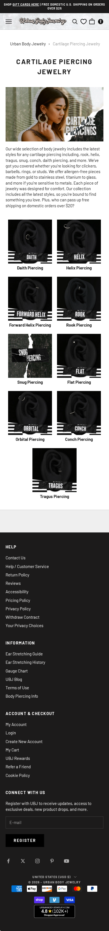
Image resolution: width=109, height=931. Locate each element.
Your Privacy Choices (24, 625)
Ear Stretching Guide (24, 653)
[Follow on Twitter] (23, 861)
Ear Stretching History (25, 662)
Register (25, 840)
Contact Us (15, 557)
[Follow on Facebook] (8, 861)
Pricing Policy (18, 600)
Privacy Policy (18, 608)
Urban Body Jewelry (28, 43)
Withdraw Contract (22, 617)
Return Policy (17, 574)
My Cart (12, 749)
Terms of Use (17, 687)
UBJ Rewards (18, 758)
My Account (16, 724)
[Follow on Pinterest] (52, 861)
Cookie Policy (18, 775)
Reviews (13, 583)
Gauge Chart (17, 670)
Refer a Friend (18, 766)
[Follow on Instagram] (37, 861)
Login (11, 732)
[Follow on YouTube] (66, 861)
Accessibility (17, 591)
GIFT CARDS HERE (26, 4)
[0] (83, 21)
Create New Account (24, 741)
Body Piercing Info (22, 696)
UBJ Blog (14, 679)
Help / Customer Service (27, 566)
